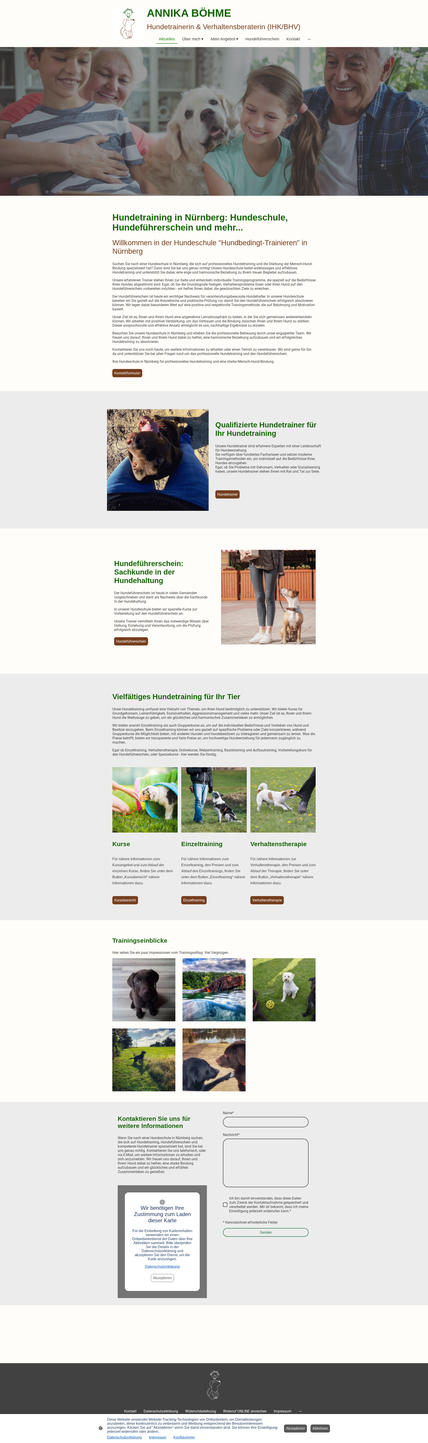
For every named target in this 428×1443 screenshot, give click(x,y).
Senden (266, 1232)
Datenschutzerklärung (162, 1266)
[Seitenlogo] (127, 23)
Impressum (157, 1437)
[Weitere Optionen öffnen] (309, 39)
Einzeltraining (194, 900)
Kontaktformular (127, 373)
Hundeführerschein (131, 641)
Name (228, 1113)
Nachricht (231, 1135)
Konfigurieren (184, 1437)
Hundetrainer (227, 494)
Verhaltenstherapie (267, 900)
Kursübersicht (125, 900)
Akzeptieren (162, 1278)
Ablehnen (320, 1428)
